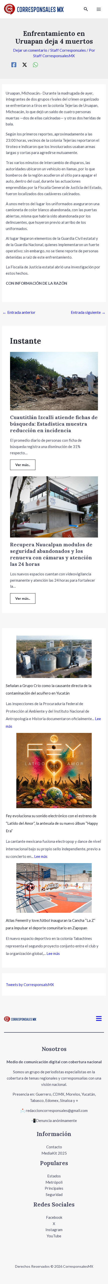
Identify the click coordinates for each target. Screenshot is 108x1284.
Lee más (40, 856)
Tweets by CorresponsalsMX (30, 984)
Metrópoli (54, 1182)
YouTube (54, 1236)
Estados (54, 1176)
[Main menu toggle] (98, 9)
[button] (86, 9)
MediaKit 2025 (54, 1153)
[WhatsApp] (35, 64)
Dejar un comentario (30, 50)
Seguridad (54, 1194)
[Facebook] (13, 64)
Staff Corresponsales (68, 50)
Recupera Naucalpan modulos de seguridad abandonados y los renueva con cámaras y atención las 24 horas (51, 554)
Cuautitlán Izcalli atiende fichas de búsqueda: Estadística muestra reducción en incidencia (54, 423)
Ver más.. (22, 465)
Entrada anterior (19, 312)
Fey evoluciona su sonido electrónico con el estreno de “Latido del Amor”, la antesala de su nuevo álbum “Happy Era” (52, 823)
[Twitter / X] (24, 64)
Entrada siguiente (88, 312)
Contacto (54, 1147)
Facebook (54, 1217)
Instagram (54, 1229)
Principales (54, 1188)
